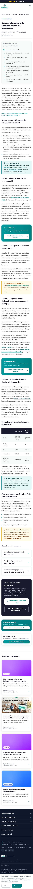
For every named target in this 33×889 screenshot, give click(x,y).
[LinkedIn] (9, 850)
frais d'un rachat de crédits (22, 399)
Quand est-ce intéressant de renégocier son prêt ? (16, 54)
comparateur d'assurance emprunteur (18, 285)
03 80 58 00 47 (7, 847)
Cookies (3, 861)
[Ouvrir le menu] (30, 6)
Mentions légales (16, 859)
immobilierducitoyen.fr (7, 870)
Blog (8, 14)
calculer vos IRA (6, 347)
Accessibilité (9, 861)
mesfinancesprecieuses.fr (19, 870)
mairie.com (10, 872)
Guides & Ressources (9, 826)
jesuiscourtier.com (13, 869)
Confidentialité (24, 859)
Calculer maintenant (15, 628)
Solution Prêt (7, 834)
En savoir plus (14, 882)
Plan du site (5, 865)
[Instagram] (6, 850)
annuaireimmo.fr (22, 869)
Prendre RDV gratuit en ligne (17, 602)
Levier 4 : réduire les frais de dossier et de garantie (16, 71)
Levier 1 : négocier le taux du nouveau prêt (15, 58)
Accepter (17, 886)
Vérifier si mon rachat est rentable (15, 236)
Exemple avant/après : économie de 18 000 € (16, 76)
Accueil (3, 14)
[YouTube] (12, 850)
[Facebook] (2, 850)
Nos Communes (7, 830)
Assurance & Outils (8, 822)
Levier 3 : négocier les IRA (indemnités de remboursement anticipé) (16, 67)
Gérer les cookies (17, 861)
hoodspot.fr (4, 872)
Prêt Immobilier (7, 813)
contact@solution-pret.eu (23, 847)
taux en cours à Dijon (15, 169)
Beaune (5, 844)
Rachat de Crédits (8, 818)
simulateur (7, 167)
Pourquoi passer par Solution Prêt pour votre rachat (16, 80)
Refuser (6, 886)
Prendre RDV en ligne (17, 642)
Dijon (4, 842)
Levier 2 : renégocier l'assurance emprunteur (14, 62)
